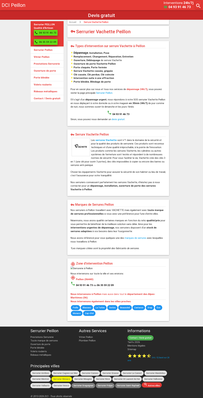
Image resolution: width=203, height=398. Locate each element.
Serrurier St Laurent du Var (127, 379)
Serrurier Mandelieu (155, 373)
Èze (158, 307)
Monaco (77, 313)
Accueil (72, 22)
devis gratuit (118, 119)
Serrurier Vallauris (40, 385)
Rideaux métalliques (40, 354)
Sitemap (132, 349)
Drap (150, 307)
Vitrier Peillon (86, 337)
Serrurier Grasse (110, 373)
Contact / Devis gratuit (140, 337)
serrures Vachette (106, 140)
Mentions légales (136, 345)
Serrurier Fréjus (105, 385)
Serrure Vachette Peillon (96, 22)
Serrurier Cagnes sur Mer (65, 373)
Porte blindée (37, 347)
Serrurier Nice (103, 379)
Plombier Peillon (87, 340)
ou (104, 285)
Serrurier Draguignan (83, 385)
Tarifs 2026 (134, 342)
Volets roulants (38, 351)
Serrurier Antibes (40, 373)
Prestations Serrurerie (42, 337)
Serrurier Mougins (83, 379)
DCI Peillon (13, 5)
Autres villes (152, 384)
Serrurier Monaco (61, 379)
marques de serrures (135, 237)
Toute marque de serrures (44, 340)
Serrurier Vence (61, 385)
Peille (75, 307)
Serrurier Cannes (90, 373)
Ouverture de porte (40, 344)
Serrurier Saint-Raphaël (128, 385)
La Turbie (100, 307)
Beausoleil (125, 307)
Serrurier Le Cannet (132, 373)
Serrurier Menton (40, 379)
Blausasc (87, 307)
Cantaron (138, 307)
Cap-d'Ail (89, 313)
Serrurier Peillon (104, 92)
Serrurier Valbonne (153, 379)
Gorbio (112, 307)
